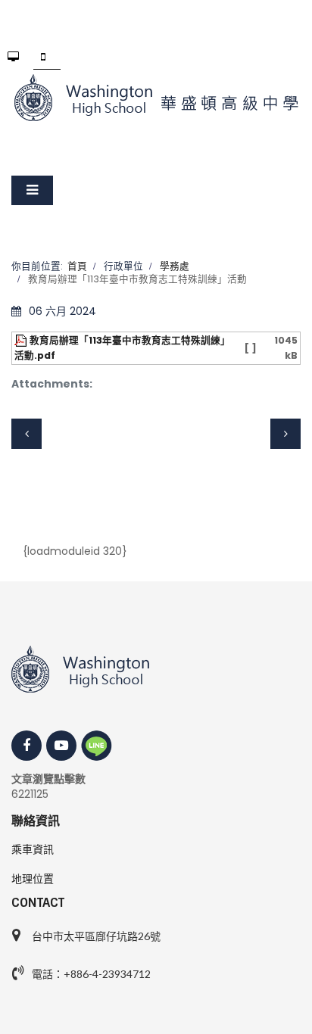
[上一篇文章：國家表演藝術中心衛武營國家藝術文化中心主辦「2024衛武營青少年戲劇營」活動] (26, 434)
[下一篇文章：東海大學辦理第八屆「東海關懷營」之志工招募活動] (285, 434)
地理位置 (32, 878)
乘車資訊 (32, 849)
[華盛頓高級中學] (156, 97)
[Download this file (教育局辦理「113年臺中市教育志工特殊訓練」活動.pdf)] (22, 340)
